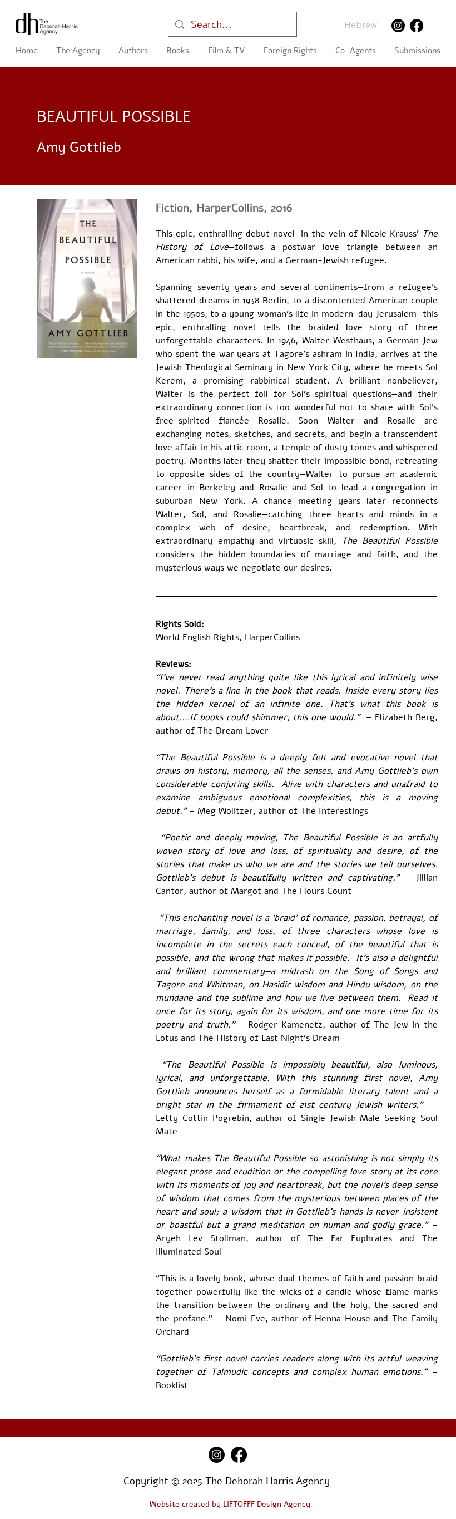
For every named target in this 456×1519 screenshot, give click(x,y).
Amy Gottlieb (79, 147)
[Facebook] (416, 25)
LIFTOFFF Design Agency (266, 1504)
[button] (178, 50)
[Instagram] (398, 25)
